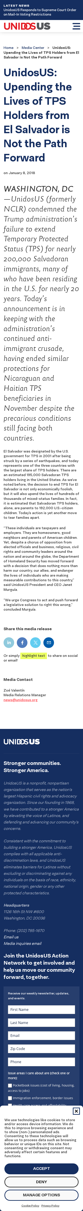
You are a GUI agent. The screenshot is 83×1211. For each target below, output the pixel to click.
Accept (41, 1168)
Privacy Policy (50, 1205)
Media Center (33, 47)
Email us (11, 937)
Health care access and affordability (39, 1105)
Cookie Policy (30, 1205)
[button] (76, 1111)
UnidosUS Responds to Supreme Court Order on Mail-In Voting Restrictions (40, 12)
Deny (41, 1181)
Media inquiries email (22, 943)
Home (9, 47)
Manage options (41, 1194)
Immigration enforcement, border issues (43, 1098)
